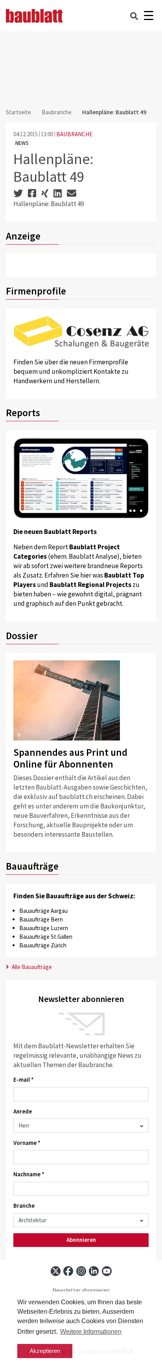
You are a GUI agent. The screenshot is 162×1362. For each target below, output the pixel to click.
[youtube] (107, 1271)
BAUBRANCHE (74, 134)
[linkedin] (94, 1271)
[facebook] (68, 1271)
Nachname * (28, 1174)
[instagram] (81, 1271)
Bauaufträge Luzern (43, 928)
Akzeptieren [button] (44, 1350)
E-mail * (23, 1079)
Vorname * (26, 1142)
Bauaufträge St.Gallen (45, 936)
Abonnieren (81, 1239)
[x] (56, 1271)
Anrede (22, 1111)
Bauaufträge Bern (41, 919)
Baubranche (57, 112)
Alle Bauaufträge (31, 967)
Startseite (18, 112)
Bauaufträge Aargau (43, 910)
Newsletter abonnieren (81, 1290)
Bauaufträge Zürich (42, 945)
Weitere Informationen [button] (91, 1331)
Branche (24, 1205)
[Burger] (148, 16)
